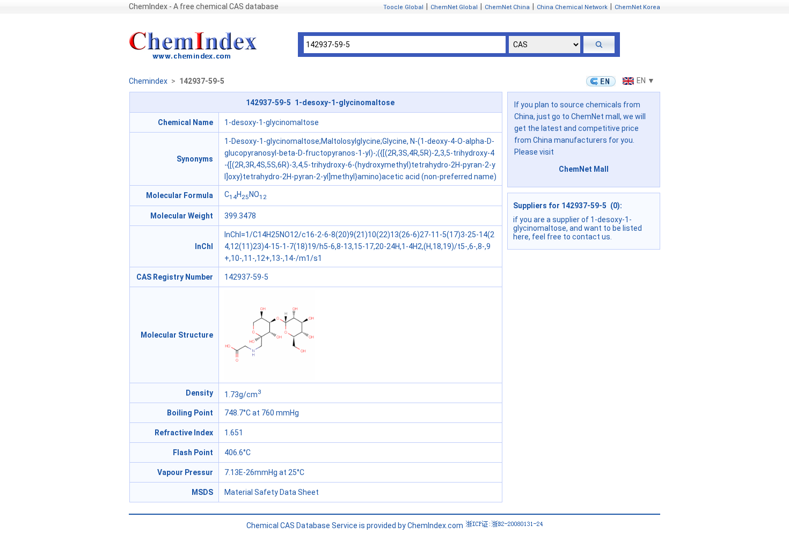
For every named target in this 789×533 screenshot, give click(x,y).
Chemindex (148, 81)
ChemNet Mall (584, 169)
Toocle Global (403, 7)
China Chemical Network (572, 7)
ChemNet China (507, 7)
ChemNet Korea (637, 7)
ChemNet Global (454, 7)
